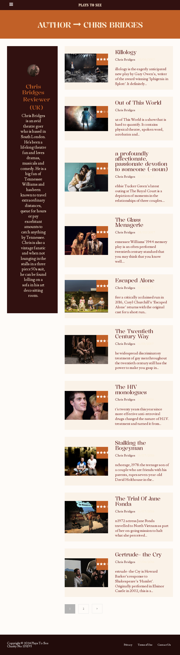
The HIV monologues (131, 389)
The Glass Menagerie (129, 222)
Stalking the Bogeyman (130, 445)
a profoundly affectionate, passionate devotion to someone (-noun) (141, 161)
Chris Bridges (125, 60)
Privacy (128, 645)
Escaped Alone (134, 280)
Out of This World (138, 102)
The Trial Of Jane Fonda (138, 501)
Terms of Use (145, 645)
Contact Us (164, 645)
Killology (126, 52)
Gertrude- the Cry (138, 554)
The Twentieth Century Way (134, 334)
